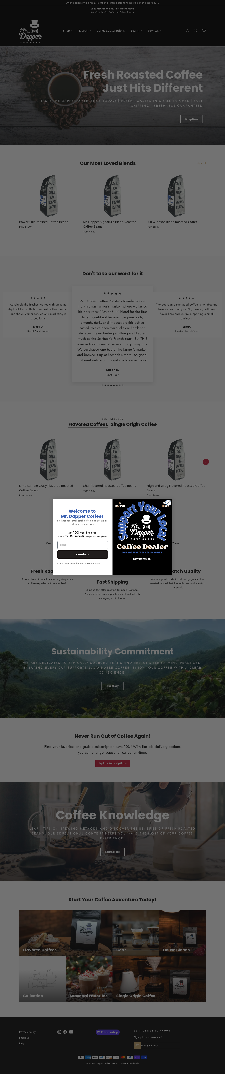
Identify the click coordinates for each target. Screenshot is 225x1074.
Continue (82, 554)
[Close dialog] (168, 502)
